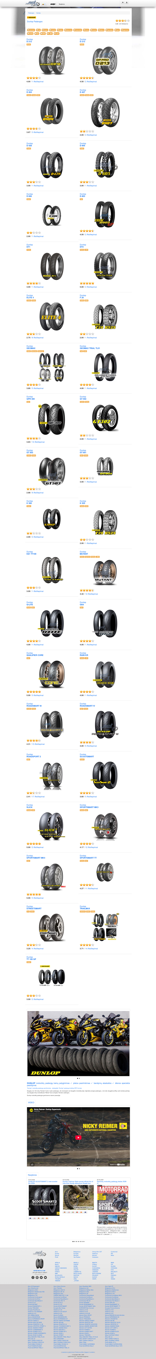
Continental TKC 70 (59, 1301)
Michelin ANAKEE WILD (60, 1328)
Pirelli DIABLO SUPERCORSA (113, 1344)
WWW (43, 33)
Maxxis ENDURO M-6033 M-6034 (114, 1315)
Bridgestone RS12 (110, 1292)
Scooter (94, 30)
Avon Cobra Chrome (59, 1286)
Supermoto (126, 30)
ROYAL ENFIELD (60, 1277)
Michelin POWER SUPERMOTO (37, 1333)
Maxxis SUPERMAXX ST (61, 1319)
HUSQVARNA (96, 1268)
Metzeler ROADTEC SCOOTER (88, 1324)
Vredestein (95, 1257)
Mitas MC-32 (108, 1337)
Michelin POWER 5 (84, 1330)
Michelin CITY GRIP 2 (111, 1328)
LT (45, 4)
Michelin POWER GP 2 (60, 1331)
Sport (117, 30)
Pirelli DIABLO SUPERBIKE (87, 1344)
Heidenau (95, 1253)
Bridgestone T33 (32, 1295)
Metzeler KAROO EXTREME (62, 1321)
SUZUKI (94, 1277)
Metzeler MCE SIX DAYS (35, 1322)
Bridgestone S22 (32, 1293)
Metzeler (76, 1255)
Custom (53, 30)
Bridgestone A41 (84, 1288)
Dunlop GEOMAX (84, 1302)
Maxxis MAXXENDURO (60, 1317)
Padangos (31, 13)
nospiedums (65, 1352)
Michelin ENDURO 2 (59, 1330)
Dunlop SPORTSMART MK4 (87, 1306)
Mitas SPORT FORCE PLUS (87, 1339)
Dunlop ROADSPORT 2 (34, 1306)
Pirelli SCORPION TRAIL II (35, 1348)
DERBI (75, 1266)
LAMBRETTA (77, 1272)
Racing (87, 30)
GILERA (113, 1266)
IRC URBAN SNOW (33, 1315)
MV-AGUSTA (58, 1275)
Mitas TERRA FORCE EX (35, 1340)
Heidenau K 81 (109, 1313)
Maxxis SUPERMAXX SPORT (36, 1319)
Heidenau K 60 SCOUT (60, 1311)
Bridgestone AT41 (110, 1288)
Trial (37, 33)
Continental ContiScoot (85, 1297)
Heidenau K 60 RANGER (35, 1311)
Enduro (61, 30)
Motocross (69, 30)
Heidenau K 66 (109, 1311)
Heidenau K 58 (83, 1310)
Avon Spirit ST (109, 1286)
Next (127, 1042)
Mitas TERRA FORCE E (112, 1339)
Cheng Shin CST (97, 1252)
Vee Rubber (77, 1257)
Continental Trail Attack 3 (112, 1301)
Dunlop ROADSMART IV (112, 1304)
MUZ (112, 1273)
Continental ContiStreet (111, 1297)
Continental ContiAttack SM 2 (113, 1295)
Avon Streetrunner (33, 1288)
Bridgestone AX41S (59, 1290)
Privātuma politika (79, 1352)
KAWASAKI (95, 1270)
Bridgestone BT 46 (59, 1292)
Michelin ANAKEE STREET (35, 1328)
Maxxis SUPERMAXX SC (112, 1317)
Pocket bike (78, 30)
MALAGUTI (114, 1272)
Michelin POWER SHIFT (86, 1331)
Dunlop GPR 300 (110, 1302)
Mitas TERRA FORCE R (86, 1340)
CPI (112, 1264)
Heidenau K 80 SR (84, 1313)
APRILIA (57, 1262)
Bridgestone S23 (58, 1293)
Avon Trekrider (58, 1288)
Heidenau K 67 (32, 1313)
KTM (112, 1270)
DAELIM (57, 1266)
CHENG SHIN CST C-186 (61, 1295)
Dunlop (38, 13)
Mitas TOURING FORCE (112, 1340)
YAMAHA (57, 1281)
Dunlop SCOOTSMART (60, 1306)
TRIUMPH (58, 1279)
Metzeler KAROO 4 (33, 1321)
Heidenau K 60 (109, 1310)
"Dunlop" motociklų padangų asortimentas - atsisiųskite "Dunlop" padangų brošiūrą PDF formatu (54, 1088)
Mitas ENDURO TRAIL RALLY (62, 1337)
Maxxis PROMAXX (84, 1317)
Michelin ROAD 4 (58, 1333)
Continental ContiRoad (60, 1297)
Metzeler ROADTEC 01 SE (35, 1324)
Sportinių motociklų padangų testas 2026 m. (111, 1182)
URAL (75, 1279)
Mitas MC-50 (31, 1339)
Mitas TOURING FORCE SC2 (62, 1342)
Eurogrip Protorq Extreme (112, 1308)
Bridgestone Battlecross (112, 1290)
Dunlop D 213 (32, 1302)
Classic (46, 30)
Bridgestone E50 (84, 1292)
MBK (56, 1273)
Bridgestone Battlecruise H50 (36, 1292)
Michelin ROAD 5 (84, 1333)
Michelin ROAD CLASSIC (35, 1335)
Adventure (31, 30)
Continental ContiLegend (35, 1297)
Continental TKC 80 (84, 1301)
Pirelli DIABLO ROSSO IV (61, 1344)
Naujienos (62, 4)
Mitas (112, 1255)
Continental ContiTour (34, 1299)
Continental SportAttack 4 (112, 1299)
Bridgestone (77, 1252)
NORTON (76, 1275)
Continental (114, 1252)
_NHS (57, 33)
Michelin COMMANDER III (35, 1330)
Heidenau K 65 (83, 1311)
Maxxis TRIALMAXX (85, 1319)
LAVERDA (95, 1272)
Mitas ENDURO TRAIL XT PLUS (88, 1337)
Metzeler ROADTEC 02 (60, 1324)
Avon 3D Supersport (33, 1286)
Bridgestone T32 (110, 1293)
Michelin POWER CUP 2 (35, 1331)
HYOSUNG (114, 1268)
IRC (112, 1253)
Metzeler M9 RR (109, 1321)
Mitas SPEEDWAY (59, 1339)
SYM (112, 1277)
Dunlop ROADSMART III (86, 1304)
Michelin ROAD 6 (110, 1333)
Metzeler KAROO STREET (87, 1321)
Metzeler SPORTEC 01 (111, 1324)
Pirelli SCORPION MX (60, 1346)
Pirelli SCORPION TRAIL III (61, 1348)
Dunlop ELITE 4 (58, 1302)
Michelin (94, 1255)
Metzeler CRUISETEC (111, 1319)
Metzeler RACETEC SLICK (112, 1322)
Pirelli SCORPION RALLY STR (113, 1346)
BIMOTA (94, 1262)
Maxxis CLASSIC (58, 1315)
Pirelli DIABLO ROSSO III (35, 1344)
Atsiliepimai (38, 81)
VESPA (94, 1279)
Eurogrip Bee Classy (59, 1308)
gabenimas (71, 1352)
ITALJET (76, 1270)
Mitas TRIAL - (83, 1342)
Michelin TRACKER (84, 1335)
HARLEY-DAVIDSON (61, 1268)
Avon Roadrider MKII (85, 1286)
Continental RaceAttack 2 (61, 1299)
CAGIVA (76, 1264)
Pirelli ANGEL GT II (110, 1342)
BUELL (57, 1264)
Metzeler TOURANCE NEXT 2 (62, 1326)
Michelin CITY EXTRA (85, 1328)
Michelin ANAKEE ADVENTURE (88, 1326)
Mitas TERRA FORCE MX (61, 1340)
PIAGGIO (113, 1275)
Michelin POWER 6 (110, 1330)
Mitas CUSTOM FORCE (112, 1335)
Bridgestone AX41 (33, 1290)
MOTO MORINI (96, 1273)
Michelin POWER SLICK (112, 1331)
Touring (31, 33)
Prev (29, 1042)
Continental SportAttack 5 (35, 1301)
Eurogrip (76, 1253)
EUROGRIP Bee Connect (86, 1308)
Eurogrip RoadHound (34, 1310)
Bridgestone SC (83, 1293)
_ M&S (50, 33)
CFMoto (94, 1264)
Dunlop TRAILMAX (33, 1308)
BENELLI (76, 1262)
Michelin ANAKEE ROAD (112, 1326)
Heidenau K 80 (58, 1313)
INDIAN (57, 1270)
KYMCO (57, 1272)
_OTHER (76, 1281)
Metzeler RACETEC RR (86, 1322)
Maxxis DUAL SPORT (85, 1315)
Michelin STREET (59, 1335)
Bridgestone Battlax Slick (86, 1290)
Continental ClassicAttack (86, 1295)
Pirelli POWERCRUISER (35, 1346)
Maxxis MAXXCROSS (34, 1317)
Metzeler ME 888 (58, 1322)
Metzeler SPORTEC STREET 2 (37, 1326)
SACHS (76, 1277)
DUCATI (94, 1266)
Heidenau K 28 (58, 1310)
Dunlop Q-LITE (58, 1304)
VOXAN (113, 1279)
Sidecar (102, 30)
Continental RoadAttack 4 (86, 1299)
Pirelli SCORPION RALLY (86, 1346)
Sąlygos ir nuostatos (89, 1352)
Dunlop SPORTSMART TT (112, 1306)
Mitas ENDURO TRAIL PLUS (36, 1337)
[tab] (31, 1102)
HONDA (76, 1268)
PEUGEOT (95, 1275)
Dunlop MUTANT (33, 1304)
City (39, 30)
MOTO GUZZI (78, 1273)
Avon (56, 1252)
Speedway (110, 30)
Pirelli (56, 1257)
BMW (112, 1262)
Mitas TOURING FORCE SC (36, 1342)
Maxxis (57, 1255)
